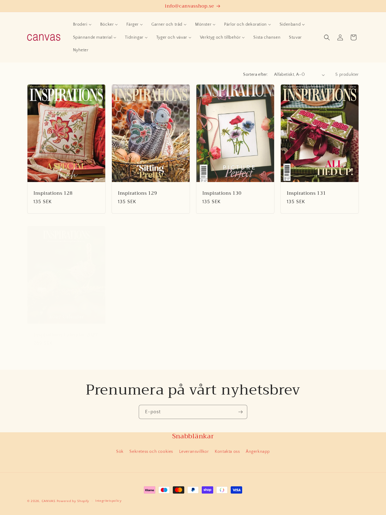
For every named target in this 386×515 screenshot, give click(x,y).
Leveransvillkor (194, 451)
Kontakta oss (227, 451)
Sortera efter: (255, 74)
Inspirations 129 (137, 193)
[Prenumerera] (240, 412)
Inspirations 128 (53, 193)
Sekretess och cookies (151, 451)
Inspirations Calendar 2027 (65, 334)
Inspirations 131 (306, 193)
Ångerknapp (258, 451)
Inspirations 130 (222, 193)
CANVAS (48, 501)
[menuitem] (82, 24)
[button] (327, 37)
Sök (120, 451)
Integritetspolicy (108, 501)
